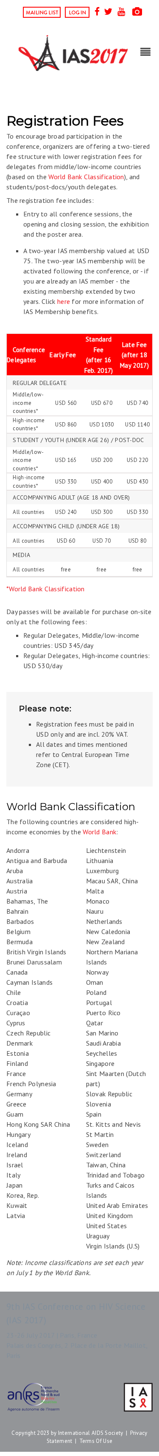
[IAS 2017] (73, 52)
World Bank (99, 832)
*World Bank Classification (45, 589)
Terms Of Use (96, 1441)
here (63, 301)
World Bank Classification (86, 176)
